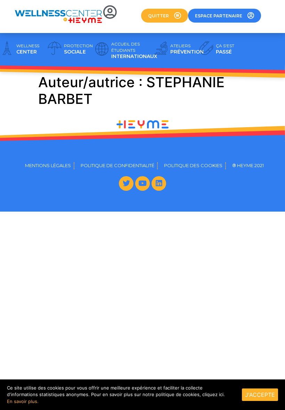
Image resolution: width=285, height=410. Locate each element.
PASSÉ (225, 49)
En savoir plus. (23, 401)
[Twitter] (126, 183)
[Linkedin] (159, 183)
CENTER (27, 49)
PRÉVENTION (187, 49)
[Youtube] (142, 183)
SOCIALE (78, 49)
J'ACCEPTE (260, 394)
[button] (164, 16)
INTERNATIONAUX (134, 50)
